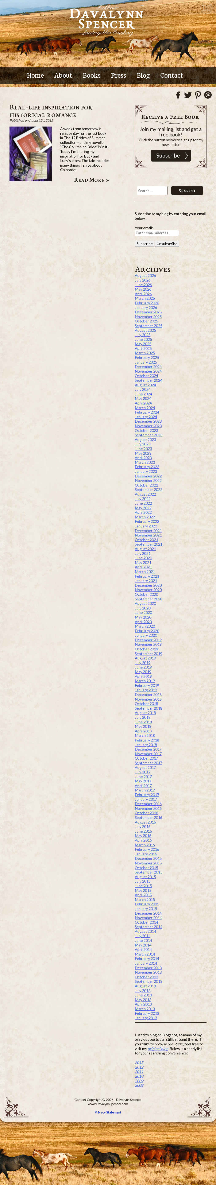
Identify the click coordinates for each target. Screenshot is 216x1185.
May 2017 (143, 781)
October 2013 (146, 977)
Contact (171, 75)
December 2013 (148, 967)
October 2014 (146, 922)
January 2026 (146, 307)
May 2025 (143, 343)
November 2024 (148, 371)
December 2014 (148, 913)
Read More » (92, 179)
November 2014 (148, 917)
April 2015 (143, 894)
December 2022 (148, 476)
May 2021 (143, 562)
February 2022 (147, 521)
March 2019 (145, 680)
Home (35, 75)
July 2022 (142, 498)
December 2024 (148, 366)
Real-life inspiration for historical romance (51, 111)
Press (118, 75)
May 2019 (143, 671)
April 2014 (143, 949)
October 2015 (146, 867)
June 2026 (143, 284)
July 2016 (142, 826)
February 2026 (147, 303)
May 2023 (143, 453)
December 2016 (148, 803)
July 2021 (142, 553)
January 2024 (146, 416)
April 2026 (143, 293)
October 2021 (146, 539)
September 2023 (148, 435)
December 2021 (148, 530)
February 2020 (147, 630)
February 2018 (147, 740)
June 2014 (143, 940)
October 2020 (146, 594)
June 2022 (143, 503)
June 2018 (143, 722)
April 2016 (143, 840)
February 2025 (147, 357)
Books (92, 75)
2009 (139, 1080)
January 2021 (146, 580)
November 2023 (148, 425)
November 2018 (148, 699)
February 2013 (147, 1013)
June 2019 (143, 667)
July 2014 (142, 935)
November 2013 (148, 972)
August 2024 (145, 385)
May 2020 (143, 617)
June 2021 (143, 557)
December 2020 (148, 585)
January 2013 (146, 1017)
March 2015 (145, 899)
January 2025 (146, 362)
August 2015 (145, 876)
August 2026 (145, 275)
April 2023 (143, 457)
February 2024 (147, 412)
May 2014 (143, 945)
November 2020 (148, 589)
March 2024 (145, 407)
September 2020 (148, 599)
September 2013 (148, 981)
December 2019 (148, 640)
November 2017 (148, 753)
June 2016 (143, 831)
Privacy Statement (108, 1112)
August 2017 (145, 767)
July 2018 (142, 717)
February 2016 (147, 849)
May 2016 (143, 835)
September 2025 (148, 325)
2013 (139, 1062)
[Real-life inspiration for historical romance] (30, 180)
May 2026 (143, 289)
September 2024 (148, 380)
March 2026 (145, 298)
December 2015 (148, 858)
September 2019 (148, 653)
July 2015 (142, 881)
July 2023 (142, 444)
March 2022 (145, 517)
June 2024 (143, 394)
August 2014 (145, 931)
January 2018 (146, 744)
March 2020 (145, 626)
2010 (139, 1076)
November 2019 (148, 644)
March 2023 (145, 462)
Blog (143, 75)
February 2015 (147, 904)
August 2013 (145, 986)
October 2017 (146, 758)
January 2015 (146, 908)
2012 (139, 1067)
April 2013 (143, 1004)
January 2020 (146, 635)
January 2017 (146, 799)
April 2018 (143, 731)
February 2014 (147, 958)
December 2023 (148, 421)
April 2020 (143, 621)
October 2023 (146, 430)
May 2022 (143, 508)
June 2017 (143, 776)
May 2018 (143, 726)
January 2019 (146, 690)
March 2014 (145, 954)
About (63, 75)
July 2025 (142, 334)
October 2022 (146, 485)
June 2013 (143, 995)
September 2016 (148, 817)
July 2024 (142, 389)
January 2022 (146, 526)
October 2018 (146, 703)
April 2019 (143, 676)
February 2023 (147, 466)
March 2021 (145, 571)
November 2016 (148, 808)
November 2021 (148, 535)
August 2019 (145, 658)
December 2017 (148, 749)
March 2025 (145, 353)
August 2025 (145, 330)
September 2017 (148, 762)
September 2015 (148, 872)
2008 (139, 1085)
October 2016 (146, 812)
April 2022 (143, 512)
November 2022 (148, 480)
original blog (158, 1048)
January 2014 (146, 963)
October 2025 (146, 321)
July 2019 (142, 662)
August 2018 (145, 712)
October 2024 (146, 375)
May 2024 (143, 398)
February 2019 (147, 685)
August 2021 (145, 548)
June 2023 (143, 448)
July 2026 (142, 280)
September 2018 (148, 708)
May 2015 (143, 890)
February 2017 (147, 794)
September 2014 (148, 926)
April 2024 (143, 403)
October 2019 (146, 649)
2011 (139, 1071)
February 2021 (147, 576)
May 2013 (143, 999)
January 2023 (146, 471)
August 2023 (145, 439)
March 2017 (145, 790)
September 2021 (148, 544)
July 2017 (142, 772)
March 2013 (145, 1008)
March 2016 (145, 845)
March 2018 (145, 735)
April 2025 (143, 348)
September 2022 (148, 489)
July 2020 (142, 608)
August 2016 (145, 822)
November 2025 (148, 316)
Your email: (144, 227)
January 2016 (146, 854)
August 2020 (145, 603)
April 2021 (143, 567)
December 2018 (148, 694)
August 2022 (145, 494)
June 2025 (143, 339)
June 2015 (143, 885)
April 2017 (143, 785)
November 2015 (148, 863)
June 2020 (143, 612)
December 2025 (148, 312)
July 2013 (142, 990)
